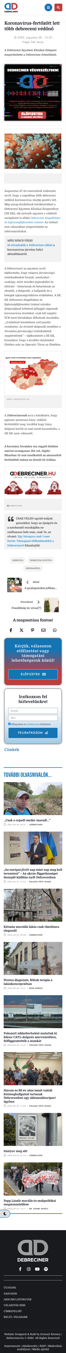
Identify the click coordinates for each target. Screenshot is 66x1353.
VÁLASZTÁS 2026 (14, 1305)
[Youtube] (37, 1269)
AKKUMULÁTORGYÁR (18, 1299)
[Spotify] (46, 1269)
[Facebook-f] (20, 1269)
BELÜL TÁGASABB (15, 1316)
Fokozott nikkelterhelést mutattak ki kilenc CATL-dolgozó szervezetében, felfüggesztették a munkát (30, 1037)
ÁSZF (42, 1345)
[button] (33, 674)
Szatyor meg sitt (15, 1151)
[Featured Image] (33, 798)
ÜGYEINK (10, 1287)
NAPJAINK (10, 1293)
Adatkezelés (29, 1345)
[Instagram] (29, 1269)
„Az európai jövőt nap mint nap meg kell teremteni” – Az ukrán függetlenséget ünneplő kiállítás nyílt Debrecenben (33, 873)
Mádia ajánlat (40, 1349)
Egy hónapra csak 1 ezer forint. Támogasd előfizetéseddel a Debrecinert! (30, 541)
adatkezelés (33, 724)
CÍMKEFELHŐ (13, 1311)
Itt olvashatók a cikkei (29, 245)
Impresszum (12, 1345)
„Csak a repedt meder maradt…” (27, 820)
